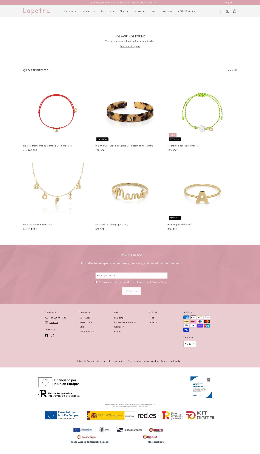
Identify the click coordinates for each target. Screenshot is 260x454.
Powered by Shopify (170, 361)
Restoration (86, 322)
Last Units (167, 11)
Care (82, 326)
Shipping (118, 317)
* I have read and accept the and (133, 282)
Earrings (69, 11)
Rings (123, 11)
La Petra (153, 322)
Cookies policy (151, 361)
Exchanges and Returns (126, 322)
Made (151, 317)
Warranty (119, 326)
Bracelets (106, 11)
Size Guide (85, 317)
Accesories (140, 11)
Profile (117, 331)
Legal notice (119, 361)
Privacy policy (134, 361)
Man (154, 11)
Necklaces (87, 11)
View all (232, 70)
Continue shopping (130, 46)
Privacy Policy (160, 282)
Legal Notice (139, 282)
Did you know (87, 331)
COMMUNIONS (185, 11)
